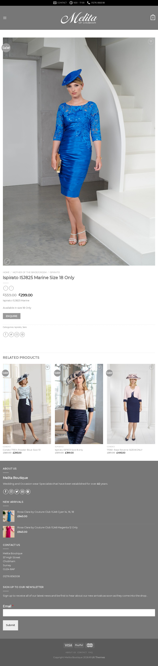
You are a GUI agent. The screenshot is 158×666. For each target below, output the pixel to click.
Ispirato (55, 272)
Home (6, 272)
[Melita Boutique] (79, 18)
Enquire (12, 316)
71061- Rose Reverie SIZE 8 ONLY (124, 449)
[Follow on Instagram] (11, 491)
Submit (10, 625)
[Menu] (5, 18)
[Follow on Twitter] (16, 491)
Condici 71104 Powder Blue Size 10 (22, 449)
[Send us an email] (22, 491)
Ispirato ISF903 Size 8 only (69, 449)
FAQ (90, 652)
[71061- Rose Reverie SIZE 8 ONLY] (131, 404)
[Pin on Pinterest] (22, 334)
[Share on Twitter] (11, 334)
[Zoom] (7, 261)
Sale (25, 327)
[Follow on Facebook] (5, 491)
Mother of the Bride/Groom (30, 272)
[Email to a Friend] (16, 334)
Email (8, 606)
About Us (71, 652)
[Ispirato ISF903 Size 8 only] (79, 404)
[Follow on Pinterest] (27, 491)
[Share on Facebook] (5, 334)
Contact (82, 652)
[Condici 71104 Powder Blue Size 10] (27, 404)
